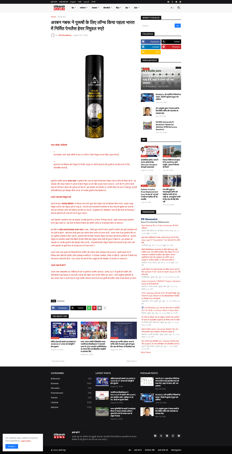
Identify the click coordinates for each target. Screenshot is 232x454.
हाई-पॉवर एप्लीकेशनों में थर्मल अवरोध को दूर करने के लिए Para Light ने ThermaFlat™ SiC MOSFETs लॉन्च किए (161, 240)
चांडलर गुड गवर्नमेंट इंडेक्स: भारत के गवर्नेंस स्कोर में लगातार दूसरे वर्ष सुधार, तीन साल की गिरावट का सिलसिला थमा (122, 343)
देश (73, 8)
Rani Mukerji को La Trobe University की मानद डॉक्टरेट (160, 226)
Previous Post (58, 361)
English (73, 2)
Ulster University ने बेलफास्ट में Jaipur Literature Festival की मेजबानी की (161, 282)
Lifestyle (71, 402)
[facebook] (168, 2)
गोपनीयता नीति (150, 450)
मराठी (79, 2)
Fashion (71, 397)
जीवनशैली (106, 8)
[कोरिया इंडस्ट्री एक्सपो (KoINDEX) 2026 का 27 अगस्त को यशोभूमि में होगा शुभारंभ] (102, 381)
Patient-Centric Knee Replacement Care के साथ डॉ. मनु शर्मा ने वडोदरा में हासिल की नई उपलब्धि (149, 194)
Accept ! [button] (11, 446)
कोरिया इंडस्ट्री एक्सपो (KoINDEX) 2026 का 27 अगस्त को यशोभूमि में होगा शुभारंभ (63, 343)
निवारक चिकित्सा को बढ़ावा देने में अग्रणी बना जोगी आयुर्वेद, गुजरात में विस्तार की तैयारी (171, 163)
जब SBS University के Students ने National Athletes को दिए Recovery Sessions (166, 125)
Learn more (26, 441)
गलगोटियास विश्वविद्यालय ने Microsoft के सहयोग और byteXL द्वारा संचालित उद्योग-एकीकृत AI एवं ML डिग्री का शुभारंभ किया (123, 396)
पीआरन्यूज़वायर (176, 450)
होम (130, 450)
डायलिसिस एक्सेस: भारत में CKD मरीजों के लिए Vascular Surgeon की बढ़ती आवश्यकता (149, 163)
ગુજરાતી (86, 2)
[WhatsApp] (89, 308)
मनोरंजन (83, 8)
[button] (172, 7)
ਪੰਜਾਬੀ (93, 2)
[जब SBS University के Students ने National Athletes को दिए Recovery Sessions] (147, 125)
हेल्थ (135, 8)
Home (53, 17)
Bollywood (71, 378)
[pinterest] (180, 2)
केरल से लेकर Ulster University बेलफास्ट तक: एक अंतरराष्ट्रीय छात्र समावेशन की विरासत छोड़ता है (160, 330)
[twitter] (172, 2)
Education (71, 388)
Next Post (131, 361)
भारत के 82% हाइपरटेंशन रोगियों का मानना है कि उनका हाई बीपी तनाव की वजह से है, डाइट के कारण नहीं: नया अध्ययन (167, 382)
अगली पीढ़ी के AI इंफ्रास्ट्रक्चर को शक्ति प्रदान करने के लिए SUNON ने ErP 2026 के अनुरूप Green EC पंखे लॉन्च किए (161, 272)
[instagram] (173, 436)
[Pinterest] (94, 308)
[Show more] (105, 308)
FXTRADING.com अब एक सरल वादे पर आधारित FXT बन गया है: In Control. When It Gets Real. (161, 309)
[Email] (99, 308)
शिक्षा (117, 8)
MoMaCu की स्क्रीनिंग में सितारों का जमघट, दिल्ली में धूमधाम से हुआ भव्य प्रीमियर (168, 96)
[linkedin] (176, 2)
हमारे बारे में (54, 2)
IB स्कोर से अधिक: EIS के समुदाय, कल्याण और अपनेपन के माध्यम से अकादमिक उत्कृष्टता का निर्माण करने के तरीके (161, 318)
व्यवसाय (94, 8)
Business (62, 17)
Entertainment (71, 393)
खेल (126, 8)
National (71, 407)
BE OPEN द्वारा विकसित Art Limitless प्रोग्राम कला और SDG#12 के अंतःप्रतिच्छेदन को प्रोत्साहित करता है (160, 342)
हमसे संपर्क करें (63, 2)
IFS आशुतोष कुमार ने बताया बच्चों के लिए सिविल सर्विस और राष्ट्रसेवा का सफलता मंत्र (167, 110)
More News (146, 352)
